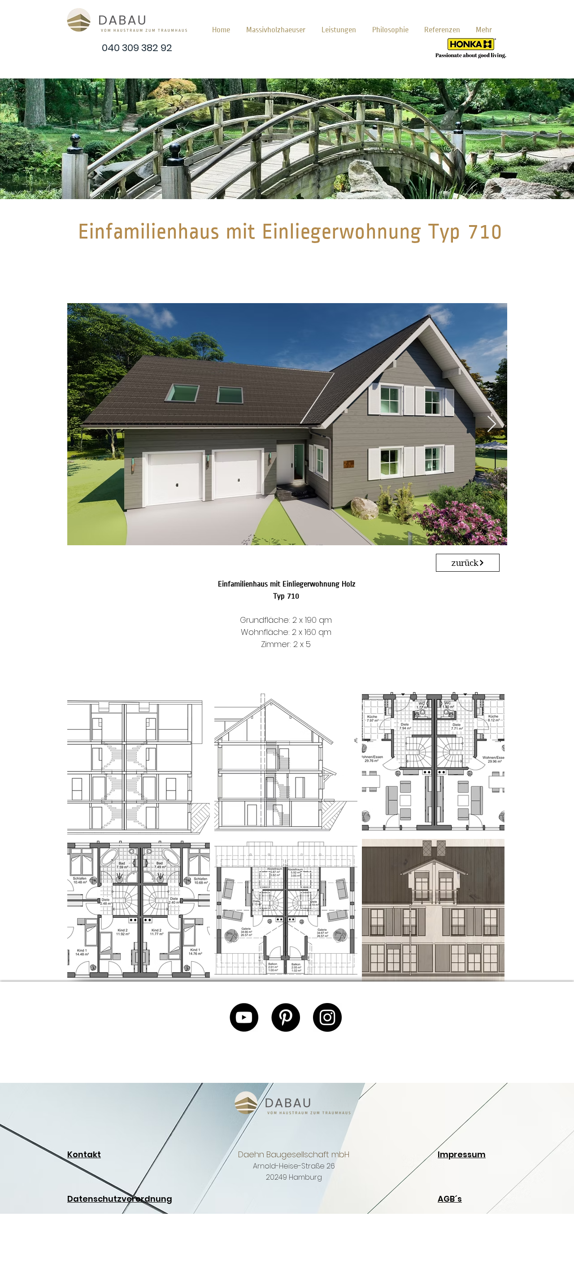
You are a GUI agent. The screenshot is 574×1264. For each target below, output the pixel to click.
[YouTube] (244, 1017)
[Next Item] (492, 424)
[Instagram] (327, 1017)
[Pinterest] (285, 1017)
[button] (278, 26)
